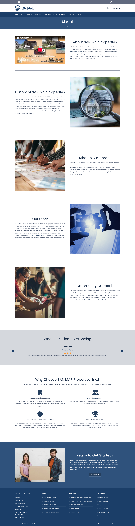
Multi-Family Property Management (81, 497)
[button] (13, 351)
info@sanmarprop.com (21, 506)
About (44, 493)
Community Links (103, 508)
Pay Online (115, 8)
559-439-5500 (116, 2)
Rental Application (103, 501)
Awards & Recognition (50, 497)
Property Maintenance (77, 504)
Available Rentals (103, 497)
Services (72, 493)
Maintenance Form (103, 512)
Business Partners (49, 501)
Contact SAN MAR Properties (52, 512)
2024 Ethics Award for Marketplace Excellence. (98, 300)
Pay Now (100, 516)
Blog (99, 505)
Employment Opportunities (51, 508)
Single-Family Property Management (81, 501)
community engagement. (39, 235)
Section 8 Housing (76, 512)
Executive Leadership (50, 504)
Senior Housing (75, 508)
